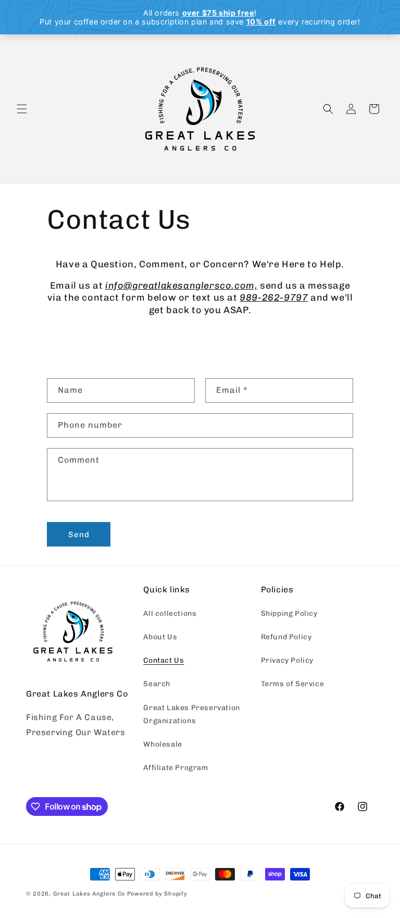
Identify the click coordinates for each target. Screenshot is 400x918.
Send (79, 534)
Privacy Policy (287, 660)
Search (156, 683)
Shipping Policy (289, 613)
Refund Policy (286, 636)
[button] (21, 108)
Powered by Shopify (157, 893)
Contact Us (163, 660)
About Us (160, 636)
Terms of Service (292, 683)
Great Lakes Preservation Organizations (191, 714)
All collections (169, 613)
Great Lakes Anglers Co (89, 893)
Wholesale (162, 744)
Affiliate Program (175, 767)
